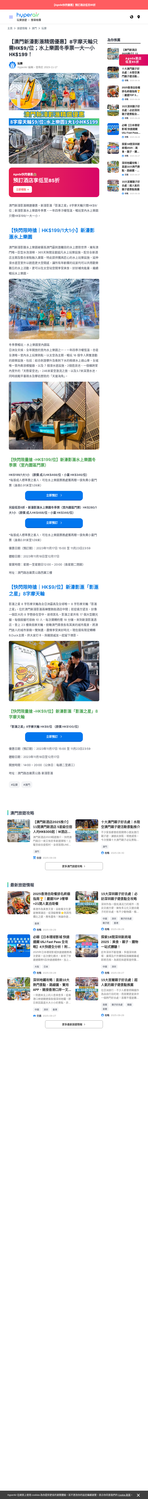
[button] (11, 17)
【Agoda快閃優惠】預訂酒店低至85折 (74, 5)
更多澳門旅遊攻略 (72, 866)
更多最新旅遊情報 (72, 1024)
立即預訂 (52, 495)
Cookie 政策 (124, 1494)
